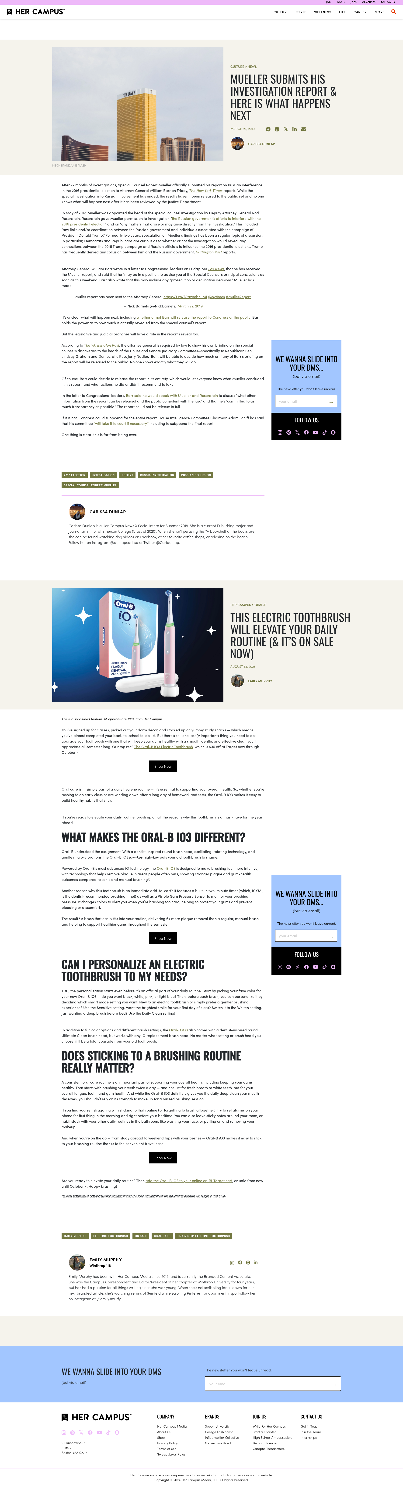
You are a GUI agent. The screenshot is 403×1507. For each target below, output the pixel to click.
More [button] (380, 12)
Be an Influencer (265, 1443)
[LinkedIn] (294, 129)
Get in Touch (310, 1426)
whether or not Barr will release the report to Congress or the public (193, 317)
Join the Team (311, 1431)
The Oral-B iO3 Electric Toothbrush (163, 746)
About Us (163, 1431)
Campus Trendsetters (269, 1448)
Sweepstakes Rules (171, 1454)
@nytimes (216, 296)
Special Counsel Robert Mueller (90, 485)
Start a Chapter (264, 1431)
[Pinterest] (277, 129)
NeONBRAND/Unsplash (69, 165)
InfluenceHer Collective (222, 1437)
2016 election (74, 475)
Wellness (322, 12)
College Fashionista (219, 1431)
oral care (162, 1236)
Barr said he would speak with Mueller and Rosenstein (172, 395)
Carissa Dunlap (261, 143)
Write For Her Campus (269, 1426)
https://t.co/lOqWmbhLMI (185, 296)
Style (301, 12)
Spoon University (217, 1426)
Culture (281, 12)
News (252, 66)
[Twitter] (286, 129)
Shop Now (163, 766)
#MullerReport (238, 296)
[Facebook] (268, 129)
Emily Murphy (260, 680)
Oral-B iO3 (166, 868)
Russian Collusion (196, 475)
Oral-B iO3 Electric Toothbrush (203, 1236)
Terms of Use (166, 1448)
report (127, 475)
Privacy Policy (167, 1443)
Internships (309, 1437)
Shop (161, 1437)
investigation (103, 475)
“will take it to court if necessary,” (121, 423)
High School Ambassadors (272, 1437)
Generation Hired (218, 1443)
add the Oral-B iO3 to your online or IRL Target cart (189, 1180)
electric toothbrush (110, 1236)
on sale (141, 1236)
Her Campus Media (172, 1426)
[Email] (303, 129)
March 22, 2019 (190, 305)
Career (360, 12)
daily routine (75, 1236)
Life (342, 12)
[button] (393, 11)
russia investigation (157, 475)
